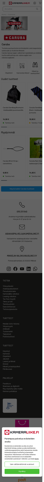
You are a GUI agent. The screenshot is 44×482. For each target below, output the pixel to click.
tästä (37, 459)
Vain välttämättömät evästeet (22, 464)
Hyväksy (22, 471)
